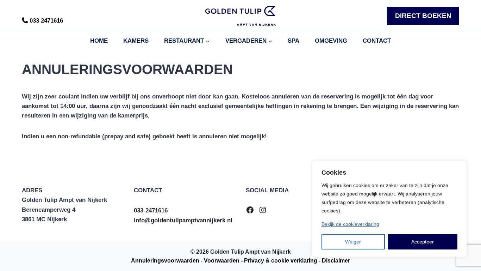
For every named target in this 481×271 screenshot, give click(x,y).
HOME (99, 40)
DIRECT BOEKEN (423, 15)
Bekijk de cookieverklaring (350, 224)
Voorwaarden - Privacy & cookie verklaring (260, 261)
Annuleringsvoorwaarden (165, 261)
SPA (293, 40)
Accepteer (422, 242)
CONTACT (377, 40)
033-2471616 (151, 210)
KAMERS (136, 40)
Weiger (353, 242)
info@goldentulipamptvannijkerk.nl (183, 220)
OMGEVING (331, 40)
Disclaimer (336, 261)
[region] (389, 209)
